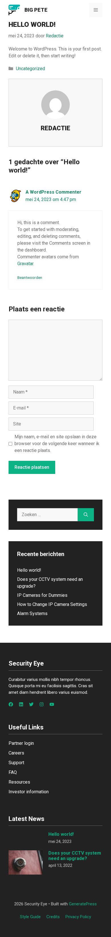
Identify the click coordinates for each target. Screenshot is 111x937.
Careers (16, 753)
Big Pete (36, 10)
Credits (53, 916)
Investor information (29, 791)
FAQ (13, 772)
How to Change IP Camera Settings (52, 604)
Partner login (21, 743)
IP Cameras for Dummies (42, 595)
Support (16, 762)
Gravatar (25, 263)
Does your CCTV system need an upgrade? (74, 855)
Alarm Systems (32, 613)
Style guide (30, 916)
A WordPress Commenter (53, 192)
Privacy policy (78, 916)
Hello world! (29, 570)
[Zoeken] (86, 514)
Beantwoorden (29, 277)
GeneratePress (83, 903)
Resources (19, 782)
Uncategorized (30, 68)
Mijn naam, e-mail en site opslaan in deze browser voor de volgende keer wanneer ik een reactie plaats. (57, 443)
